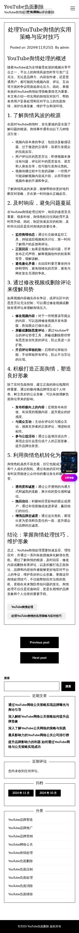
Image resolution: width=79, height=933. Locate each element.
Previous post (39, 642)
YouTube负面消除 (20, 886)
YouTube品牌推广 (20, 828)
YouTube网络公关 (20, 844)
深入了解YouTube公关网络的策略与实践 (37, 728)
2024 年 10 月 (48, 793)
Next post (39, 657)
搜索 (7, 678)
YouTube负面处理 (20, 877)
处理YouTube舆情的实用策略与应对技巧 (36, 616)
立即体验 (69, 478)
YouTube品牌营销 (20, 836)
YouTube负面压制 (20, 869)
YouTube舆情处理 (22, 607)
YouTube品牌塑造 (20, 819)
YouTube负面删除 (24, 6)
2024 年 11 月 (21, 793)
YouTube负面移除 (20, 894)
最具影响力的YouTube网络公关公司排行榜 (38, 735)
